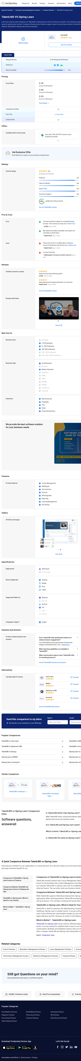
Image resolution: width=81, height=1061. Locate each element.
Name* (49, 718)
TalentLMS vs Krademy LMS (50, 795)
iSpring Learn (52, 924)
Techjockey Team (48, 935)
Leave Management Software (60, 949)
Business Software (7, 10)
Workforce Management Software (45, 956)
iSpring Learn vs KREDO (10, 757)
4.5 (78, 178)
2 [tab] (60, 140)
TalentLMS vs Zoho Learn (10, 741)
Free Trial (59, 114)
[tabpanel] (59, 135)
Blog (70, 3)
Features (42, 178)
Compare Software (48, 10)
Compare (51, 3)
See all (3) (58, 554)
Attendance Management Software (32, 949)
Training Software (68, 956)
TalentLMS (40, 924)
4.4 (78, 183)
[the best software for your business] (9, 4)
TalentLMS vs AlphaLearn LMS (12, 746)
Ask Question (61, 3)
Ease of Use (43, 188)
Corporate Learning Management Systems (27, 10)
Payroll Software (9, 949)
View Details (43, 103)
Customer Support (45, 194)
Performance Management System (16, 956)
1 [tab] (58, 140)
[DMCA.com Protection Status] (35, 1049)
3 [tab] (60, 549)
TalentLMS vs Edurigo (9, 751)
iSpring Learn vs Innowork (11, 762)
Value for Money (44, 183)
